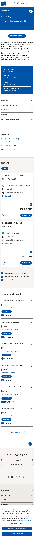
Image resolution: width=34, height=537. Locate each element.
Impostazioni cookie (17, 523)
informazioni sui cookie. (24, 520)
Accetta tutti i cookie (17, 533)
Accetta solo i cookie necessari (17, 528)
